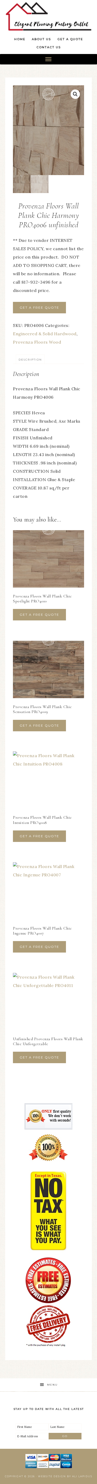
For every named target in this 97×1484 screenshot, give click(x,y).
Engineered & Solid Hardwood (45, 333)
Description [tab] (30, 359)
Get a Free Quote (39, 307)
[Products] (48, 59)
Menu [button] (52, 1384)
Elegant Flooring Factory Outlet (48, 16)
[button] (75, 94)
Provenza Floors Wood (37, 342)
